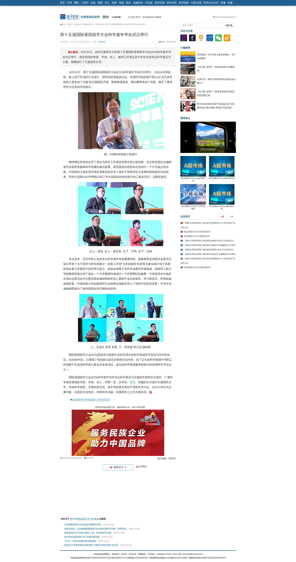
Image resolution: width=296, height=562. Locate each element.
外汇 (107, 2)
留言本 (124, 554)
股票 (100, 2)
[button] (184, 137)
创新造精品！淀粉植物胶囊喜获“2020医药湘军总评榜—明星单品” (95, 528)
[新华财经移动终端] (210, 38)
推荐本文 (119, 467)
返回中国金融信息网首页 (226, 17)
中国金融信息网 (76, 558)
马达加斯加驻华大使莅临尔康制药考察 (82, 524)
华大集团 (94, 519)
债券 (114, 2)
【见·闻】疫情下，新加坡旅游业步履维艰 (144, 17)
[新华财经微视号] (184, 38)
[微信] (219, 38)
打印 (163, 42)
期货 (121, 2)
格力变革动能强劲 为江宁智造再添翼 (82, 537)
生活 (130, 392)
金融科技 (138, 2)
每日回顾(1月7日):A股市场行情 (221, 178)
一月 (231, 217)
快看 (230, 2)
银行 (128, 2)
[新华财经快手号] (202, 38)
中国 (69, 2)
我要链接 (141, 554)
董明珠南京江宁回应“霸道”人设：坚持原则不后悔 (87, 532)
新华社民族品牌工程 (80, 519)
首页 (62, 2)
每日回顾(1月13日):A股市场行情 (197, 267)
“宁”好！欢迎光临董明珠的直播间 (80, 541)
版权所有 (87, 558)
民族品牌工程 (88, 24)
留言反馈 (90, 458)
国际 (76, 2)
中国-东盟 (196, 2)
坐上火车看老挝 (208, 149)
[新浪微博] (228, 38)
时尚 (132, 382)
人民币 (84, 2)
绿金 (93, 2)
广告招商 (151, 554)
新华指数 (184, 2)
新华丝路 (160, 2)
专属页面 (77, 24)
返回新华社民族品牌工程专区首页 (91, 399)
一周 (222, 217)
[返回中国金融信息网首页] (150, 392)
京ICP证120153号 (99, 558)
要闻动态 (100, 24)
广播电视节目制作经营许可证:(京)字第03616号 (206, 558)
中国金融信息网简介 (102, 554)
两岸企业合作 (211, 2)
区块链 (149, 2)
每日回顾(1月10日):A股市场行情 (197, 232)
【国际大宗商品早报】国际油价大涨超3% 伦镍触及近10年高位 (210, 245)
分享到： (144, 466)
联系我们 (115, 554)
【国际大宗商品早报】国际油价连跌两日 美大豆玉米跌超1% (209, 241)
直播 (223, 2)
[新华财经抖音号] (193, 38)
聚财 (106, 17)
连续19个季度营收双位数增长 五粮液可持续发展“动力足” (91, 545)
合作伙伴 (132, 554)
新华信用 (172, 2)
